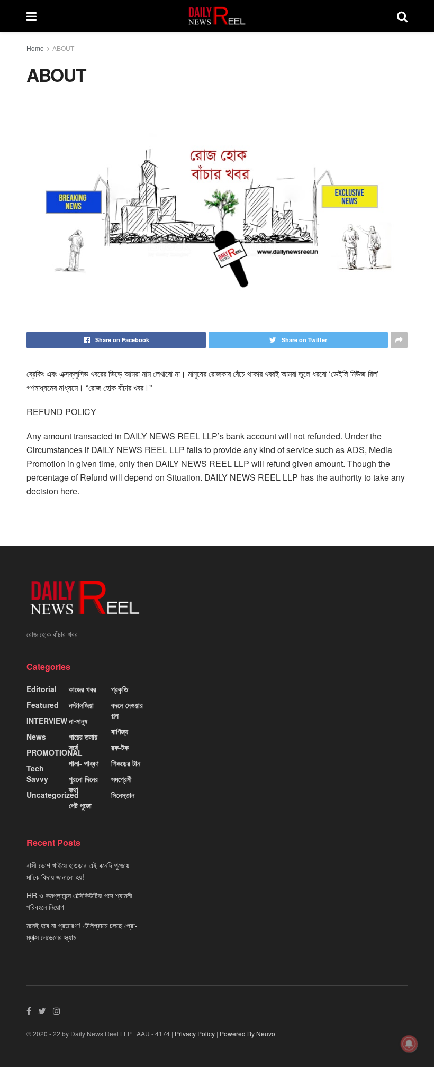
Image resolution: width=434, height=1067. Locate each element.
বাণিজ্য (119, 731)
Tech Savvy (37, 773)
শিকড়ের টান (125, 763)
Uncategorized (52, 794)
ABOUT (63, 47)
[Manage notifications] (409, 1043)
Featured (42, 705)
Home (35, 47)
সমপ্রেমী (121, 779)
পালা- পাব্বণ (83, 763)
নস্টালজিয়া (81, 705)
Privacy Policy (195, 1033)
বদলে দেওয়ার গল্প (127, 710)
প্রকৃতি (119, 689)
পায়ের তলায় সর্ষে (83, 741)
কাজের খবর (82, 689)
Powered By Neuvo (247, 1033)
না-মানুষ (78, 720)
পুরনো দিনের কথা (83, 784)
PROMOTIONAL (54, 752)
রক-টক (120, 747)
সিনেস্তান (122, 794)
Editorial (41, 689)
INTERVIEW (46, 720)
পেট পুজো (80, 805)
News (36, 736)
